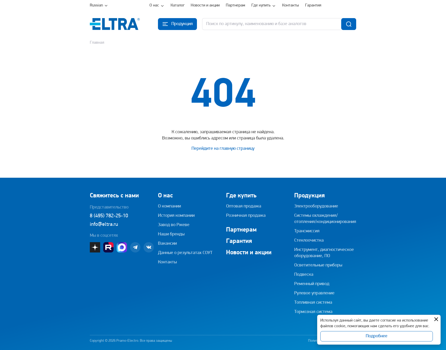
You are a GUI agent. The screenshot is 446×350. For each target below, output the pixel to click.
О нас (154, 5)
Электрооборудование (316, 206)
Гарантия (313, 5)
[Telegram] (135, 247)
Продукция (309, 196)
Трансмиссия (307, 231)
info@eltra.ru (104, 224)
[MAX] (122, 247)
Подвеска (303, 274)
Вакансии (167, 243)
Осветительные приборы (318, 265)
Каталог (178, 5)
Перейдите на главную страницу (223, 148)
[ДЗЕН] (95, 247)
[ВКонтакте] (149, 247)
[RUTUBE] (108, 247)
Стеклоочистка (309, 240)
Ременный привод (311, 284)
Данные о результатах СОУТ (185, 253)
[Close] (436, 319)
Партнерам (235, 5)
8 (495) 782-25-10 (109, 216)
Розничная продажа (246, 215)
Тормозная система (313, 312)
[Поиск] (348, 24)
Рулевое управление (314, 293)
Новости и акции (205, 5)
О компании (169, 206)
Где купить (260, 5)
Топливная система (313, 302)
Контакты (290, 5)
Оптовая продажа (243, 206)
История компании (176, 215)
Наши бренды (171, 234)
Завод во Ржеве (173, 225)
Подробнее (376, 336)
